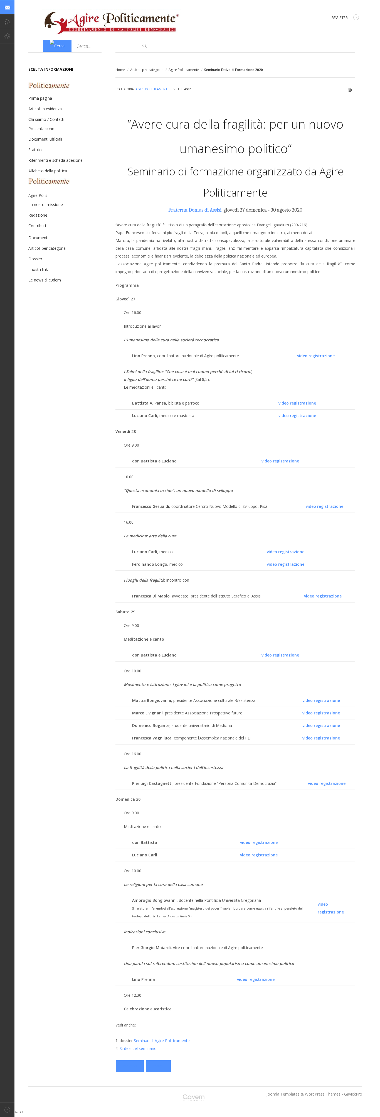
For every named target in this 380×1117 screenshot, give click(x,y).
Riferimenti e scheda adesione (55, 160)
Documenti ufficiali (45, 139)
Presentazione (41, 128)
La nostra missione (45, 204)
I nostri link (38, 269)
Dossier (35, 258)
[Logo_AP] (111, 33)
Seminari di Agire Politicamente (162, 1040)
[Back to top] (7, 1109)
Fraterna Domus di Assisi (194, 210)
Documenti (38, 237)
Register (340, 17)
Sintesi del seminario (138, 1048)
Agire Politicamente (184, 69)
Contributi (37, 225)
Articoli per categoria (147, 69)
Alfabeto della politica (47, 170)
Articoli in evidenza (45, 108)
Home (120, 69)
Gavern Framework (195, 1099)
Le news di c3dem (44, 280)
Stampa (350, 90)
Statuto (35, 149)
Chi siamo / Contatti (46, 119)
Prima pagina (40, 98)
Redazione (37, 215)
